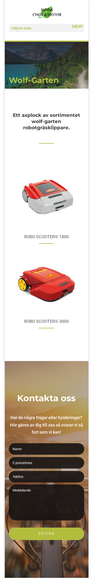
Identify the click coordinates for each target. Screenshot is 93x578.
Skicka (46, 533)
